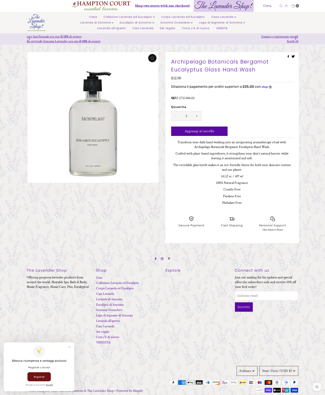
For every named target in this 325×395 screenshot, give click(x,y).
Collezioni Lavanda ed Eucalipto (128, 17)
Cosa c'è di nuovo (196, 28)
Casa (93, 17)
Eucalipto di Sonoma (136, 22)
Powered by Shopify (129, 391)
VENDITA (222, 28)
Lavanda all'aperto (111, 28)
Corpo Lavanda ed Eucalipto (183, 17)
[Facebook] (155, 259)
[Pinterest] (169, 259)
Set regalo (167, 28)
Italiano (245, 371)
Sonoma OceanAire (175, 22)
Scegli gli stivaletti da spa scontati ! (162, 41)
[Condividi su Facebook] (289, 57)
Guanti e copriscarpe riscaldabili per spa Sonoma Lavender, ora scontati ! (162, 36)
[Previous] (29, 39)
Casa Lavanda (222, 17)
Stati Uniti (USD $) (277, 371)
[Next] (295, 39)
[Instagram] (162, 259)
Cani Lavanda (142, 28)
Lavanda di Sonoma (96, 22)
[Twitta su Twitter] (293, 57)
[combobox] (270, 6)
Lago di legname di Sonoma (221, 22)
